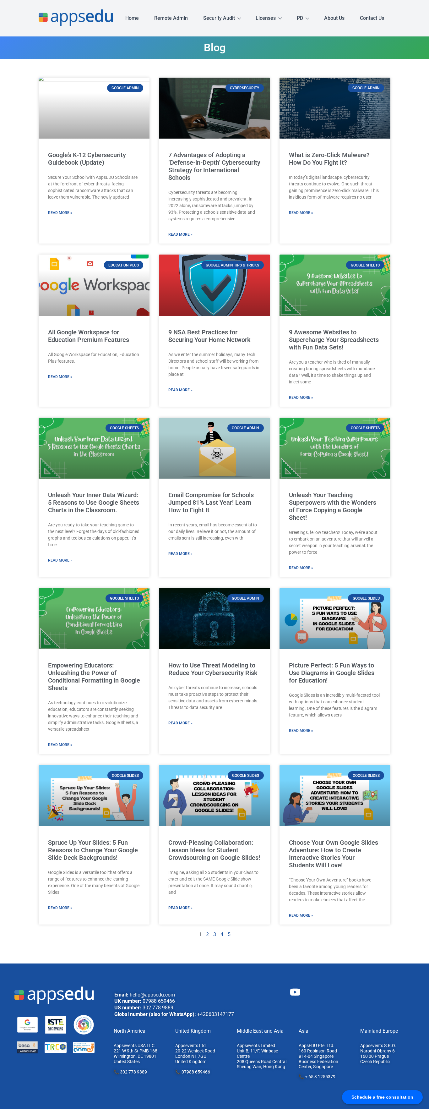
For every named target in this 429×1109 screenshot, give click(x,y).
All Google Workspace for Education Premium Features (88, 335)
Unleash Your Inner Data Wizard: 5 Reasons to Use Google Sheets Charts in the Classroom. (93, 502)
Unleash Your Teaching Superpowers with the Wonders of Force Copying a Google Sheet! (332, 506)
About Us (334, 18)
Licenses (266, 18)
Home (132, 18)
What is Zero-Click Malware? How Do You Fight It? (329, 158)
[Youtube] (295, 992)
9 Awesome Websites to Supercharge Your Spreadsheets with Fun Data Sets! (334, 339)
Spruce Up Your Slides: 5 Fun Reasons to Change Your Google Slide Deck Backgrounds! (93, 850)
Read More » (60, 213)
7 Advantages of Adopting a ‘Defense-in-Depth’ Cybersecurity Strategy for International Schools (214, 166)
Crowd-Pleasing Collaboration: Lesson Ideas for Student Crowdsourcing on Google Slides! (214, 850)
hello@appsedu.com (152, 995)
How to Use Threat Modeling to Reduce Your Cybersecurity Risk (213, 669)
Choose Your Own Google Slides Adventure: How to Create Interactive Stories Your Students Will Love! (333, 854)
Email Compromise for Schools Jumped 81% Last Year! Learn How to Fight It (211, 502)
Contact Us (372, 18)
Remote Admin (171, 18)
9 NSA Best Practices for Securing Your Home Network (209, 335)
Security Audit (219, 18)
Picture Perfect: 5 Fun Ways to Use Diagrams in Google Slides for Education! (331, 673)
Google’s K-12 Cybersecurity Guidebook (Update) (87, 158)
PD (300, 18)
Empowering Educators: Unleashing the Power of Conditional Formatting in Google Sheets (94, 677)
